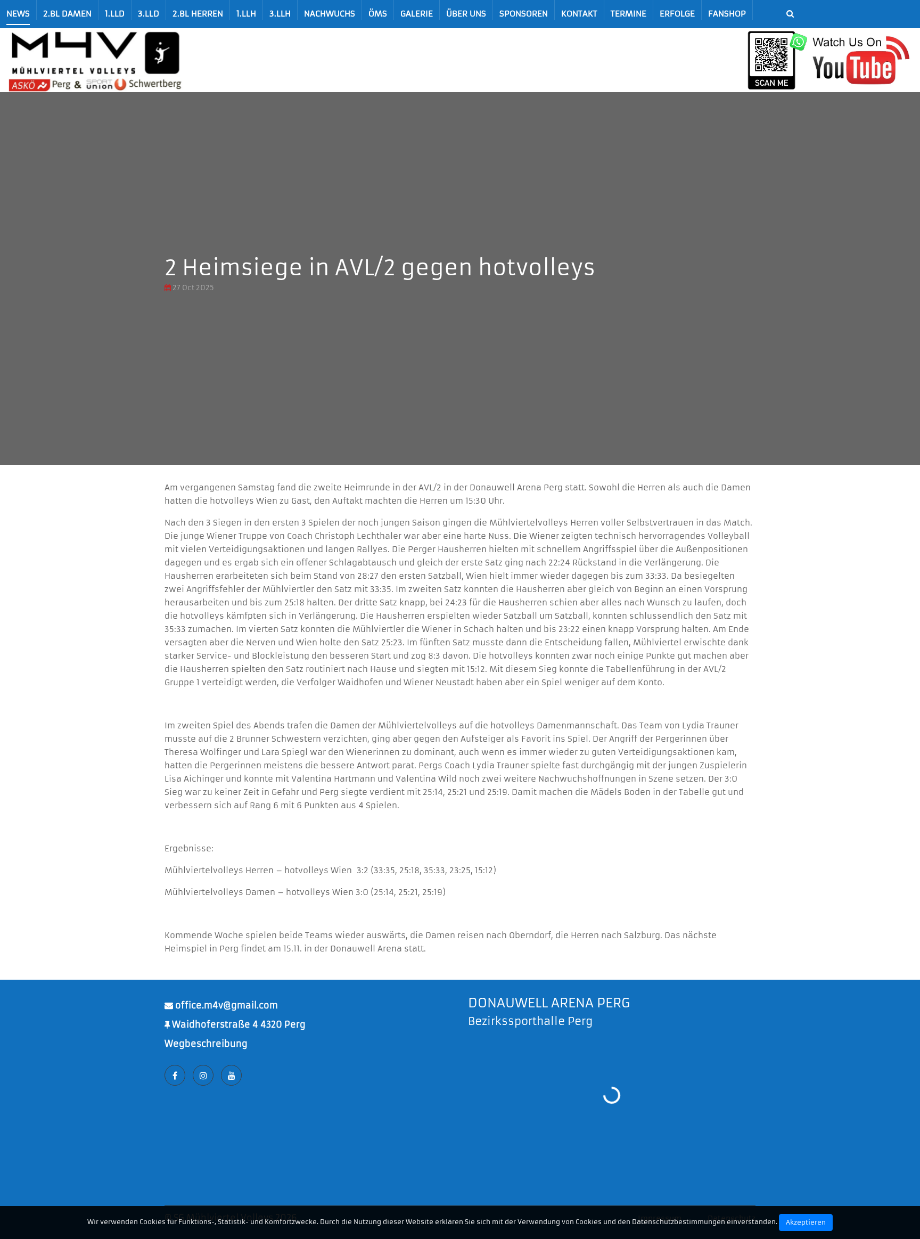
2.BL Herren (197, 14)
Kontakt (579, 14)
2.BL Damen (67, 14)
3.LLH (280, 14)
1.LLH (246, 14)
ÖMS (377, 14)
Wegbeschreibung (206, 1043)
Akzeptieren (806, 1222)
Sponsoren (523, 14)
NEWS (18, 14)
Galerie (416, 14)
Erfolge (677, 14)
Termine (628, 14)
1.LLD (115, 14)
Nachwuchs (329, 14)
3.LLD (148, 14)
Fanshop (727, 14)
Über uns (466, 14)
